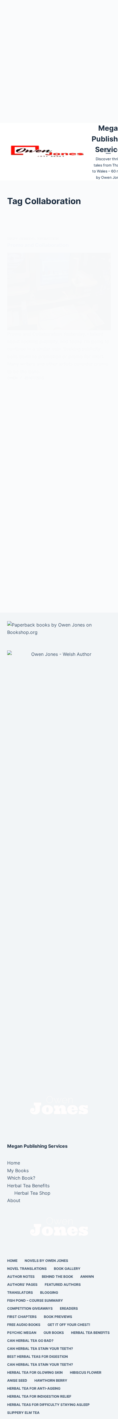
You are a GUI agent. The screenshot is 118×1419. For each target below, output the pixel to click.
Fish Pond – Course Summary (35, 1300)
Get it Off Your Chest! (69, 1325)
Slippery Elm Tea (23, 1412)
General (27, 239)
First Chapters (22, 1317)
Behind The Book (57, 1276)
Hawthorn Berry (50, 1380)
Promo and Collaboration (38, 245)
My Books (18, 1170)
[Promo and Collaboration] (59, 291)
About (13, 1200)
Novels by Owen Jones (46, 1260)
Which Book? (21, 1178)
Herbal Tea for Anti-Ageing (33, 1388)
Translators (20, 1292)
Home (13, 1163)
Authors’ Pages (22, 1284)
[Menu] (108, 151)
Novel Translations (27, 1268)
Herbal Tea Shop (32, 1193)
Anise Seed (17, 1380)
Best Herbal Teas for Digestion (37, 1356)
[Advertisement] (59, 61)
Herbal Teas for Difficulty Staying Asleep (48, 1404)
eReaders (69, 1308)
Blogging (49, 1292)
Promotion (48, 239)
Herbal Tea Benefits (28, 1185)
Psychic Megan (21, 1332)
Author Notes (21, 1276)
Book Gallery (67, 1268)
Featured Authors (63, 1284)
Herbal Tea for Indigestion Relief (39, 1396)
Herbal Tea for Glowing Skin (35, 1372)
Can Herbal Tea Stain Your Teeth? (40, 1348)
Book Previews (58, 1317)
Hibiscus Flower (85, 1372)
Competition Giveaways (30, 1308)
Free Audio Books (23, 1325)
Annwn (87, 1276)
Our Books (54, 1332)
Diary (12, 239)
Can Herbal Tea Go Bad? (30, 1340)
